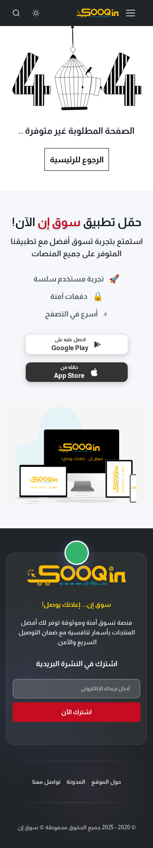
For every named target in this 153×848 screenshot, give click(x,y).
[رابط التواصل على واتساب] (76, 553)
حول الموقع (106, 781)
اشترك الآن (76, 711)
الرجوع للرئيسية (77, 159)
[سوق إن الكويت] (98, 13)
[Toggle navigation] (133, 13)
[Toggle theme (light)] (36, 13)
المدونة (76, 781)
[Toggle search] (16, 13)
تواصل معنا (46, 781)
